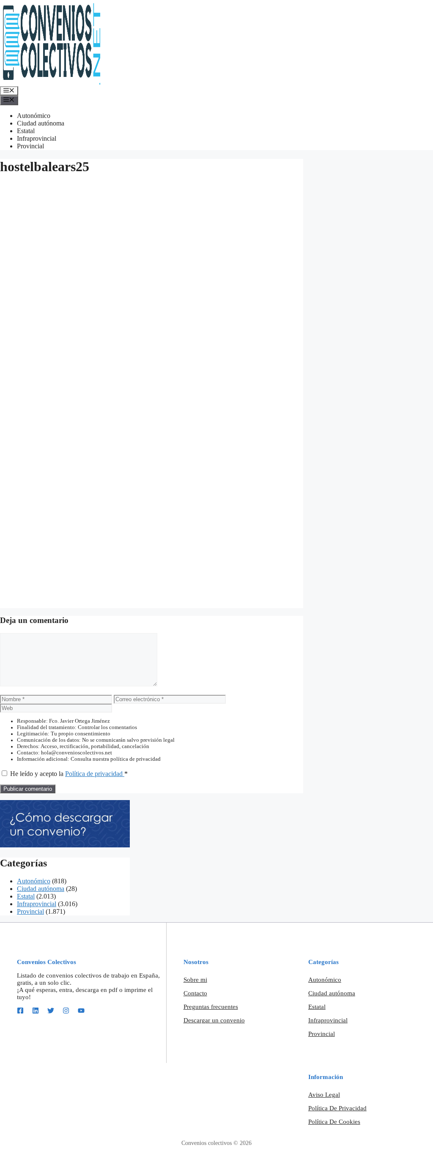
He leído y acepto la (69, 773)
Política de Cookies (334, 1121)
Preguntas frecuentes (211, 1006)
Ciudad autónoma (40, 123)
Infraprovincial (36, 138)
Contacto (195, 993)
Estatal (26, 130)
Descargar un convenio (214, 1020)
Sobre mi (195, 979)
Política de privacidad (94, 773)
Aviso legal (324, 1094)
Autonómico (33, 115)
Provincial (30, 146)
